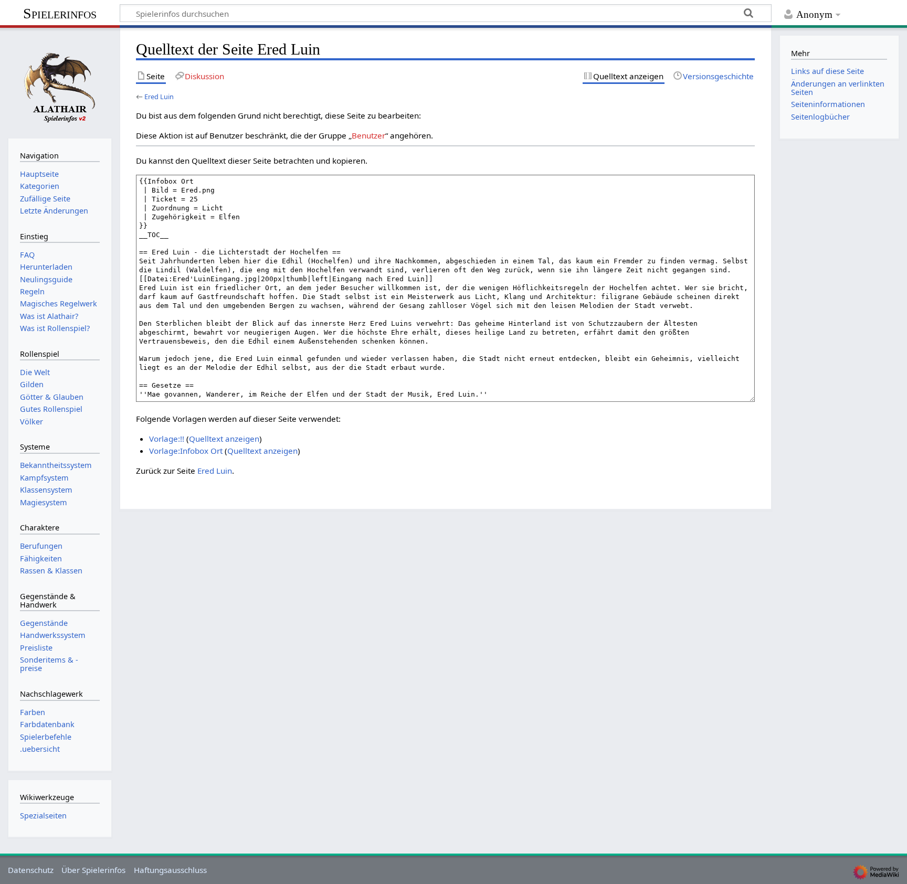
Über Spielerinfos (93, 870)
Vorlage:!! (166, 438)
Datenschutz (31, 870)
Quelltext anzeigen (224, 438)
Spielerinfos (60, 13)
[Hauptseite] (60, 82)
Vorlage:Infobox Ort (186, 450)
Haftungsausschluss (170, 870)
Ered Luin (159, 96)
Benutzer (368, 135)
